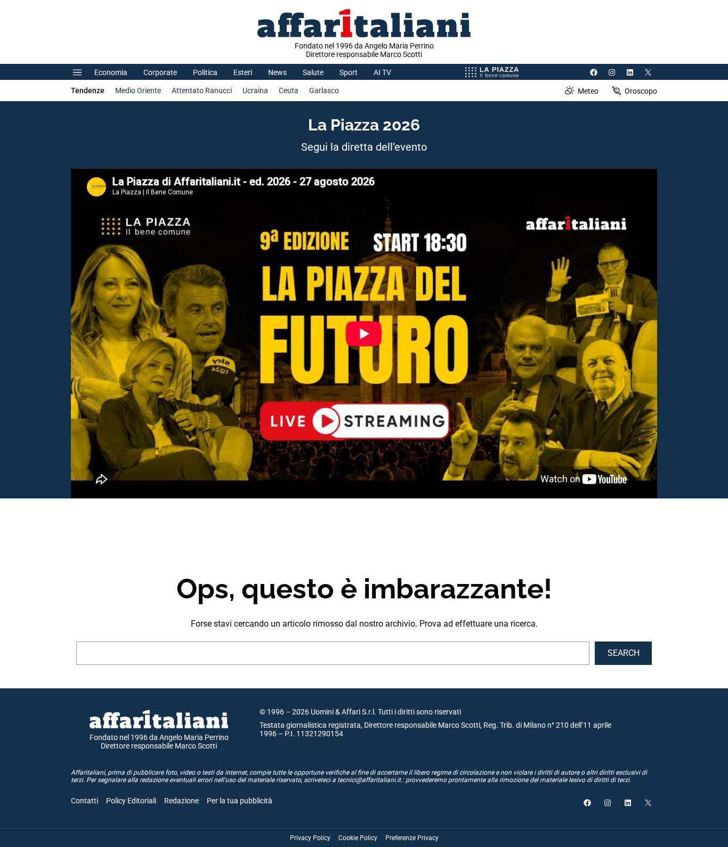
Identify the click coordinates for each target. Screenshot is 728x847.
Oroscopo (641, 91)
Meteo (588, 91)
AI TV (382, 72)
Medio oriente (138, 90)
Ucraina (255, 90)
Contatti (84, 800)
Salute (313, 72)
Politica (205, 72)
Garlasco (324, 90)
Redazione (181, 800)
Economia (110, 72)
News (277, 72)
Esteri (242, 72)
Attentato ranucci (202, 90)
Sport (348, 72)
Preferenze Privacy (412, 838)
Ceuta (288, 90)
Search (624, 653)
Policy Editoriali (131, 800)
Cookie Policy (357, 838)
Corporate (160, 72)
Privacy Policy (310, 838)
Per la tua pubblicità (239, 800)
